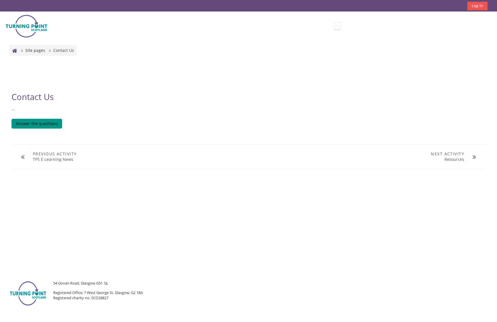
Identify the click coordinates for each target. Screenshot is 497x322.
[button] (337, 26)
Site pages (35, 50)
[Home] (26, 26)
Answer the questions (37, 123)
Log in (477, 5)
